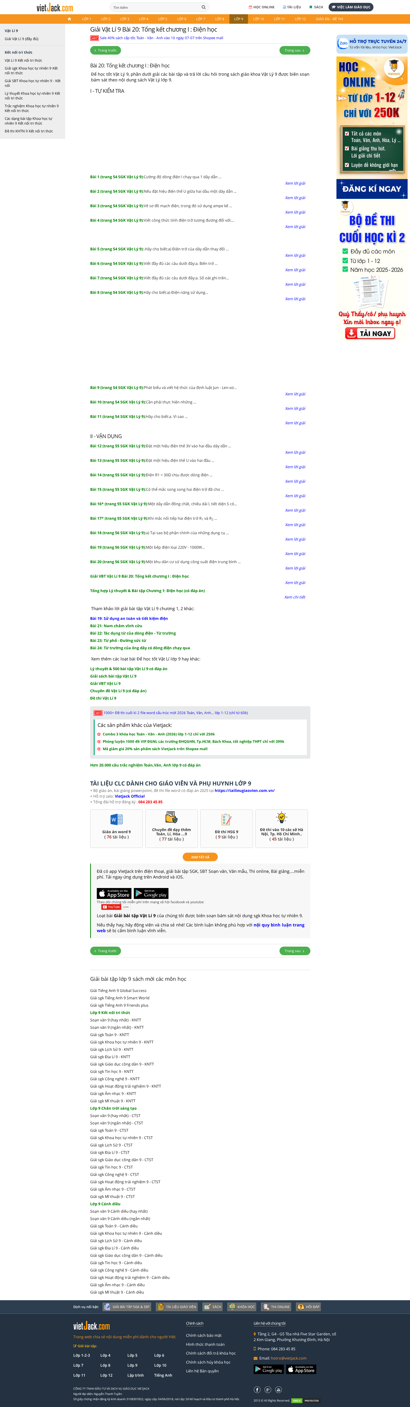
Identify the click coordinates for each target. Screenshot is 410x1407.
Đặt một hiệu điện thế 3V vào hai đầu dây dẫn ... (160, 446)
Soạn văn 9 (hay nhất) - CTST (115, 1115)
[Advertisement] (200, 133)
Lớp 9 (238, 19)
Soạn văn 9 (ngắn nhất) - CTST (116, 1123)
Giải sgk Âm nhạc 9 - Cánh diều (117, 1284)
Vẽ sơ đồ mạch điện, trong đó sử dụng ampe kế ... (161, 205)
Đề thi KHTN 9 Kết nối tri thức (29, 131)
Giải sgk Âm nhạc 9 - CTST (112, 1189)
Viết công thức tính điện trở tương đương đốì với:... (162, 220)
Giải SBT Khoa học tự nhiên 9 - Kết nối (33, 83)
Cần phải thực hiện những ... (143, 402)
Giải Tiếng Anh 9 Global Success (118, 990)
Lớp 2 (105, 19)
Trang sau (293, 50)
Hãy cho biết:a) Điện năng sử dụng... (149, 292)
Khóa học (246, 1306)
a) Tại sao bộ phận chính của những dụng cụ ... (159, 532)
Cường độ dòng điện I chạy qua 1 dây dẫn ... (155, 176)
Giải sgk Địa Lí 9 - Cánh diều (114, 1248)
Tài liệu (294, 7)
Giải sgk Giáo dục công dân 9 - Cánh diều (126, 1255)
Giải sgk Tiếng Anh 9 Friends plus (119, 1005)
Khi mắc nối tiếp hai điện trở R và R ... (153, 518)
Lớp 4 (143, 19)
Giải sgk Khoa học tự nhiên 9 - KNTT (122, 1042)
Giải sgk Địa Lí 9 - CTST (110, 1152)
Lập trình (135, 1375)
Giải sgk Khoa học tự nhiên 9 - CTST (121, 1137)
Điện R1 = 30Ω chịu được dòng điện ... (151, 474)
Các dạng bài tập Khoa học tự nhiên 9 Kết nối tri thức (28, 121)
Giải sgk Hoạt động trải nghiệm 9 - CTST (125, 1181)
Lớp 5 (162, 19)
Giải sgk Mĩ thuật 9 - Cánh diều (117, 1292)
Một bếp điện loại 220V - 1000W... (147, 547)
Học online (264, 7)
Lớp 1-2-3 (81, 1355)
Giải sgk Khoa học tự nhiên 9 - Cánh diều (126, 1233)
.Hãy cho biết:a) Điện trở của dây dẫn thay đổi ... (159, 249)
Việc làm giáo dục (353, 7)
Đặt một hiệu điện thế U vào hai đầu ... (152, 460)
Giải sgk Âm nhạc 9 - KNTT (113, 1093)
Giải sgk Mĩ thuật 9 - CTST (112, 1196)
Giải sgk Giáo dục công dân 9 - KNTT (122, 1064)
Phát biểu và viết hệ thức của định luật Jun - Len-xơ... (163, 387)
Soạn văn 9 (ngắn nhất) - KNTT (117, 1027)
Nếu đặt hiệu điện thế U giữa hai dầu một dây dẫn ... (163, 191)
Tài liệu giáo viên (181, 1306)
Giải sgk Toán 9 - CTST (109, 1130)
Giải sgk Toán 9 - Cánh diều (114, 1226)
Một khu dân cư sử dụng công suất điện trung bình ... (165, 561)
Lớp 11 (279, 19)
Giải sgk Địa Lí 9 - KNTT (110, 1056)
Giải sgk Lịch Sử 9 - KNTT (111, 1049)
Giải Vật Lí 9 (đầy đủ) (21, 38)
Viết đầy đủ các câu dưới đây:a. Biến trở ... (154, 263)
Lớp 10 (258, 19)
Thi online (280, 1306)
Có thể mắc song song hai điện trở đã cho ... (157, 489)
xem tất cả (200, 857)
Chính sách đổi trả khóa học (211, 1353)
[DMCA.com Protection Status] (308, 1400)
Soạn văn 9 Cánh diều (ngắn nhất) (120, 1218)
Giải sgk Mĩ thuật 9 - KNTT (112, 1100)
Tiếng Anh (163, 1375)
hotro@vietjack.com (289, 1358)
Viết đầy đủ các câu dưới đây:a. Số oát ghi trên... (159, 277)
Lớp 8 (219, 19)
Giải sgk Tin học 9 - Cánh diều (116, 1262)
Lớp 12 (300, 19)
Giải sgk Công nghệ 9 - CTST (114, 1174)
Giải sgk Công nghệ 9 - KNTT (115, 1078)
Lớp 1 (86, 19)
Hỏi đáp (312, 1306)
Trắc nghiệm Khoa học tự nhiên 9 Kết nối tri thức (32, 108)
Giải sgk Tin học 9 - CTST (111, 1167)
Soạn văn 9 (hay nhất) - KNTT (115, 1020)
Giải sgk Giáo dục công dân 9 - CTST (121, 1159)
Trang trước (107, 50)
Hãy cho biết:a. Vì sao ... (139, 416)
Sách (318, 7)
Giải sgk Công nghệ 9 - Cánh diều (119, 1270)
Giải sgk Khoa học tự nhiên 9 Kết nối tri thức (31, 70)
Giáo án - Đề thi (329, 19)
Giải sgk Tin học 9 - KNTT (112, 1071)
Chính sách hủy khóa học (208, 1362)
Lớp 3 (124, 19)
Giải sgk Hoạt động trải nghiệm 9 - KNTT (125, 1086)
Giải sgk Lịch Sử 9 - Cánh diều (116, 1240)
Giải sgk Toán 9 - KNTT (109, 1034)
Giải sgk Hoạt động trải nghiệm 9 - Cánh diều (130, 1277)
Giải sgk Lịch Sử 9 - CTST (111, 1145)
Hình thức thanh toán (205, 1344)
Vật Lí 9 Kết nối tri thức (23, 60)
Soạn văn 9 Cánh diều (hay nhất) (119, 1211)
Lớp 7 (200, 19)
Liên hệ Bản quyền (202, 1371)
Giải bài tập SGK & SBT (131, 1306)
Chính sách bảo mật (204, 1335)
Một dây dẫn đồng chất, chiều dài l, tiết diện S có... (163, 503)
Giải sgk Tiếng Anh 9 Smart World (119, 997)
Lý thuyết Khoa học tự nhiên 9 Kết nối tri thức (32, 95)
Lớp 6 (181, 19)
